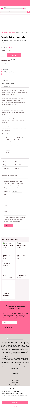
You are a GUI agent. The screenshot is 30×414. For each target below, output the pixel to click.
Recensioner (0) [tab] (6, 86)
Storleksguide (5, 63)
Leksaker (6, 32)
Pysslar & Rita (12, 32)
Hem (2, 32)
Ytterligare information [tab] (8, 83)
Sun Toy (17, 168)
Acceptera (15, 402)
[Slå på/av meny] (2, 8)
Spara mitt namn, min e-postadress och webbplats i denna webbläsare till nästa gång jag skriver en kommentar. (14, 219)
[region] (15, 400)
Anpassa (15, 406)
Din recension (8, 195)
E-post (6, 211)
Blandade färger (19, 164)
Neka (15, 410)
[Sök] (28, 12)
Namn (6, 205)
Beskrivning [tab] (5, 80)
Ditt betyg (7, 191)
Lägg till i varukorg (14, 55)
